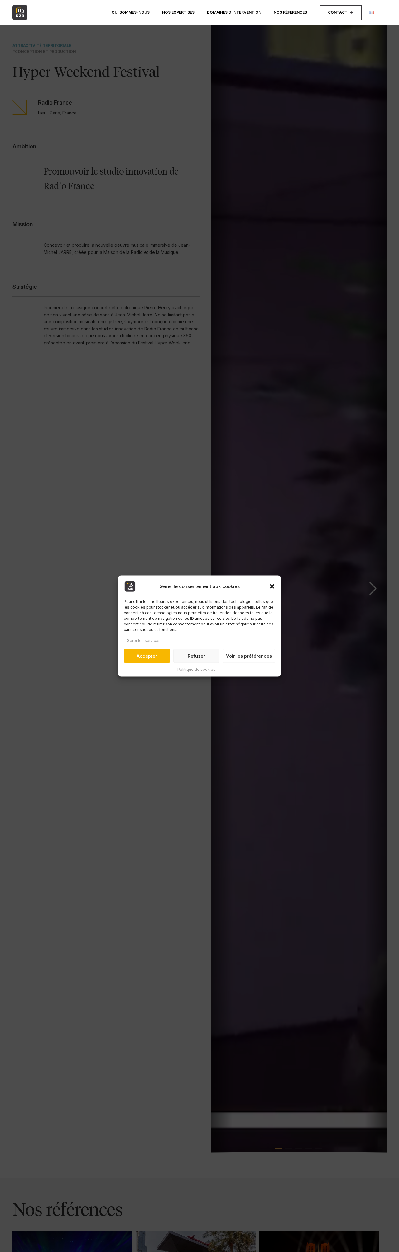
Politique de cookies (196, 669)
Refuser (196, 656)
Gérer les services (144, 640)
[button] (272, 586)
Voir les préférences (249, 656)
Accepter (147, 656)
